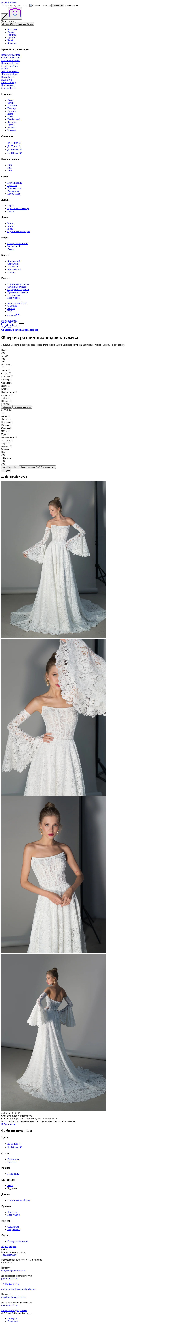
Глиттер (11, 108)
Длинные (12, 1212)
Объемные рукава (16, 286)
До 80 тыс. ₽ (13, 1143)
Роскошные (13, 191)
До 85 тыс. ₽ (13, 146)
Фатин (10, 102)
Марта (4, 68)
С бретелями (14, 295)
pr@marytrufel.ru (9, 1278)
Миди (10, 226)
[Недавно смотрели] (10, 327)
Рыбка (10, 32)
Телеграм (12, 1318)
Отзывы (11, 315)
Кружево (12, 105)
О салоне (12, 305)
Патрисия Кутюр (10, 63)
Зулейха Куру (8, 88)
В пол (10, 228)
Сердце (11, 272)
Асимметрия (14, 269)
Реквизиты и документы (14, 1310)
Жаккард (12, 122)
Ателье (11, 308)
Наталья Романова (10, 55)
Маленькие (13, 1173)
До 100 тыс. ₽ (14, 149)
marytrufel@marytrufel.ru (13, 1270)
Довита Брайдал (9, 74)
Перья (10, 205)
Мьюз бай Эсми (9, 66)
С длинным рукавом (18, 284)
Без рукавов (13, 297)
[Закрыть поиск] (4, 16)
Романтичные (14, 188)
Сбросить (6, 407)
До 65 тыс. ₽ (13, 143)
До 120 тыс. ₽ (14, 1147)
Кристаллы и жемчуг (18, 208)
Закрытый (12, 266)
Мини (10, 223)
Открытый (13, 263)
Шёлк (10, 113)
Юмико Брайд (8, 82)
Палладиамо (7, 85)
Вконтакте (12, 1321)
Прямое (11, 37)
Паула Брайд (7, 77)
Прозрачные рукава (17, 292)
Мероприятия (17, 303)
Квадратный (13, 261)
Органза (11, 111)
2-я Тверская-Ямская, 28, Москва (18, 1289)
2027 (9, 165)
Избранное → (8, 1124)
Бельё (10, 40)
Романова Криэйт (25, 24)
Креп (10, 116)
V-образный (13, 246)
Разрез (10, 249)
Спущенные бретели (18, 289)
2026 (9, 168)
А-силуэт (12, 29)
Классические (14, 182)
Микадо (11, 130)
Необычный (13, 119)
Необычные (13, 193)
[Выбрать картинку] (15, 13)
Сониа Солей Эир (10, 57)
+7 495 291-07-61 (10, 1283)
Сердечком (13, 1226)
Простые (12, 185)
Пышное (11, 35)
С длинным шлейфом (18, 231)
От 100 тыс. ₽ (14, 153)
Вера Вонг (6, 79)
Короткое (12, 43)
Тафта (10, 125)
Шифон (11, 127)
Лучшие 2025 (8, 24)
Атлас (10, 100)
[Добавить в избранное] (2, 1113)
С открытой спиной (17, 243)
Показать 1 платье (22, 407)
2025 (9, 170)
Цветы (10, 211)
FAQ (9, 311)
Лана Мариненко (10, 71)
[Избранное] (4, 327)
